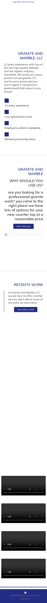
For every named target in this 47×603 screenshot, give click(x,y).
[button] (23, 226)
